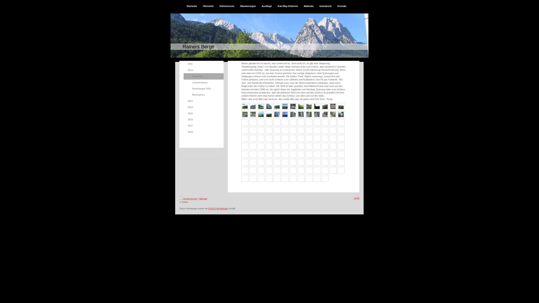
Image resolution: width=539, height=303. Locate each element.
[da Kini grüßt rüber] (269, 106)
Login (356, 198)
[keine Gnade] (309, 114)
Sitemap (203, 198)
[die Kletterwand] (253, 106)
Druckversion (190, 198)
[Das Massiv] (245, 106)
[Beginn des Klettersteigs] (253, 114)
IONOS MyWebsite (218, 208)
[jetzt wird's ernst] (293, 114)
